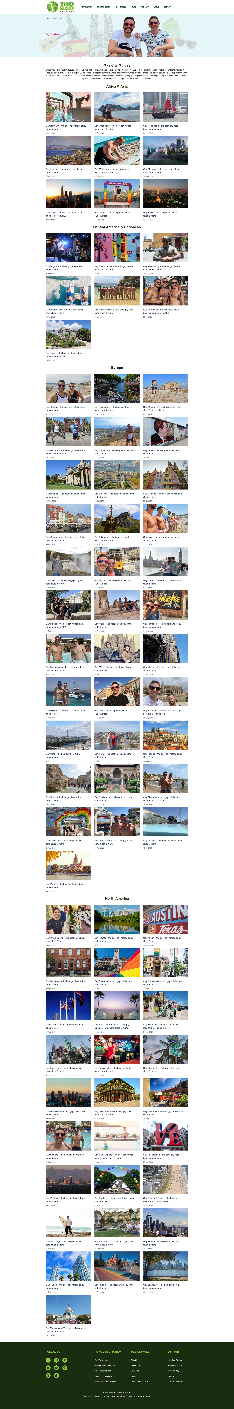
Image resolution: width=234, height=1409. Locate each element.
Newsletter (135, 1376)
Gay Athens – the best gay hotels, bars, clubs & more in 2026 (162, 408)
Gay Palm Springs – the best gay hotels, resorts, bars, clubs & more (113, 1156)
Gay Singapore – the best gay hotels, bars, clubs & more (161, 170)
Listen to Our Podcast (103, 1376)
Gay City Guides (101, 1359)
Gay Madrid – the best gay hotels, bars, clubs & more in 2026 (65, 625)
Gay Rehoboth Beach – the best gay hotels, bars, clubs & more (161, 1199)
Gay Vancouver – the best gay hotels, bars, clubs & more (161, 1286)
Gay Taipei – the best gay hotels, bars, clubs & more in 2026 (64, 214)
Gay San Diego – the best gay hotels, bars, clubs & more (64, 1243)
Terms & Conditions (175, 1381)
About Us (134, 1359)
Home (48, 18)
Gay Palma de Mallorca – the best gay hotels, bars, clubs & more (161, 712)
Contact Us (135, 1365)
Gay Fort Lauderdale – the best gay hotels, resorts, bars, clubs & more (111, 1026)
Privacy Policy (173, 1370)
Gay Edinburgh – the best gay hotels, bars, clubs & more (112, 538)
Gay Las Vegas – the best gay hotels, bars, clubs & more (64, 1069)
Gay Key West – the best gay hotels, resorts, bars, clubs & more (160, 1026)
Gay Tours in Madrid (102, 1370)
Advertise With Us (175, 1359)
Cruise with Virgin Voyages (105, 1381)
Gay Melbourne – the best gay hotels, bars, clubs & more (112, 170)
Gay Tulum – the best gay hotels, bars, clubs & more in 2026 (64, 354)
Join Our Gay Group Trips (104, 1365)
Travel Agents (173, 1376)
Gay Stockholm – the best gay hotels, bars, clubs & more (64, 842)
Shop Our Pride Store (139, 1381)
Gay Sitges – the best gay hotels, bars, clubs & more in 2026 (162, 798)
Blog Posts (135, 1370)
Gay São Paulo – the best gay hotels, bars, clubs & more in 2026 (161, 311)
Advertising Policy (175, 1365)
